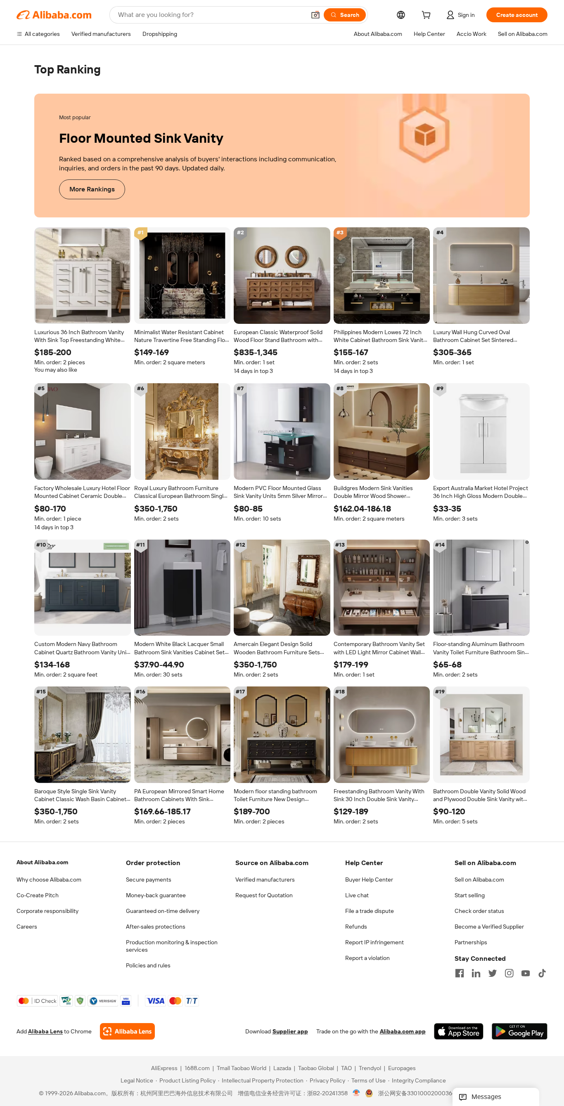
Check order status (479, 911)
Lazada (282, 1068)
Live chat (357, 895)
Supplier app (290, 1031)
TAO (346, 1068)
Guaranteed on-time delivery (162, 911)
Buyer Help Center (369, 879)
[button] (315, 15)
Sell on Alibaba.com (479, 879)
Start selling (470, 895)
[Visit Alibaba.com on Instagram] (509, 973)
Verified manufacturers (265, 879)
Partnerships (471, 942)
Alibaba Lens (45, 1031)
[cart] (428, 16)
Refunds (356, 926)
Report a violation (367, 958)
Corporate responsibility (47, 911)
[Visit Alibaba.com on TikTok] (542, 973)
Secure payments (148, 879)
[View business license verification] (356, 1093)
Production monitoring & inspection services (172, 946)
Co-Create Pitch (38, 895)
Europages (402, 1068)
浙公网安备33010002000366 (416, 1093)
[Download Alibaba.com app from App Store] (458, 1031)
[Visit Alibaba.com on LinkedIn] (476, 973)
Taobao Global (316, 1068)
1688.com (197, 1068)
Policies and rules (148, 965)
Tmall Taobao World (241, 1068)
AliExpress (164, 1068)
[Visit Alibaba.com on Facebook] (459, 973)
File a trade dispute (369, 911)
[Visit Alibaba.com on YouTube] (526, 973)
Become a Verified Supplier (489, 926)
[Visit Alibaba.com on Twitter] (493, 973)
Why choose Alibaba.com (49, 879)
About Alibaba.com (42, 862)
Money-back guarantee (156, 895)
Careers (27, 926)
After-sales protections (155, 926)
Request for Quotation (264, 895)
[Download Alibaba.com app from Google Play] (519, 1031)
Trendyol (370, 1068)
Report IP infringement (374, 942)
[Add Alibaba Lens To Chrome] (127, 1031)
